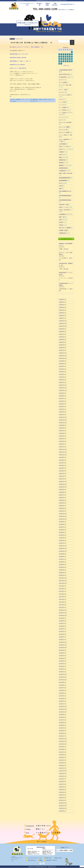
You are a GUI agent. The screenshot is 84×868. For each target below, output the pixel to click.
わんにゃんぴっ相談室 (64, 132)
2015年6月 (61, 658)
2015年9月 (61, 650)
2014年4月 (61, 695)
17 (61, 58)
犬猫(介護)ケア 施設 (63, 204)
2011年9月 (61, 778)
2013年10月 (62, 711)
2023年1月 (61, 414)
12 (65, 56)
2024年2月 (61, 379)
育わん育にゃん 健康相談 (65, 227)
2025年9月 (61, 328)
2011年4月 (61, 792)
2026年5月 (61, 307)
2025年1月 (61, 350)
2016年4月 (61, 631)
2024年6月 (61, 369)
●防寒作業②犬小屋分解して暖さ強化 (18, 57)
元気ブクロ (61, 154)
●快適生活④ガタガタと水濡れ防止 (17, 64)
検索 (72, 42)
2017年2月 (61, 604)
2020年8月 (61, 492)
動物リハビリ (62, 157)
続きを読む (66, 249)
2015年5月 (61, 661)
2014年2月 (61, 701)
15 (71, 56)
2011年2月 (61, 797)
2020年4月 (61, 503)
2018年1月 (61, 575)
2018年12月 (62, 545)
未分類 (60, 185)
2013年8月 (61, 717)
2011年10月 (62, 776)
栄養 (60, 188)
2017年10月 (62, 583)
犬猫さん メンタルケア (64, 207)
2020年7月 (61, 494)
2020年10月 (62, 486)
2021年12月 (62, 449)
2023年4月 (61, 406)
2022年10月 (62, 422)
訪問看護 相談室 (63, 230)
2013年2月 (61, 733)
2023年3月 (61, 409)
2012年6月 (61, 754)
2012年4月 (61, 760)
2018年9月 (61, 553)
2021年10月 (62, 454)
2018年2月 (61, 572)
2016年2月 (61, 636)
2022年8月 (61, 428)
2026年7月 (61, 302)
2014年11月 (62, 677)
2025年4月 (61, 342)
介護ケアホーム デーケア (65, 149)
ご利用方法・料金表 (57, 857)
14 (69, 56)
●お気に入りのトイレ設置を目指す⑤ (18, 68)
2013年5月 (61, 725)
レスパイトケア (62, 117)
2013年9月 (61, 714)
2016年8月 (61, 620)
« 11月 (64, 65)
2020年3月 (61, 505)
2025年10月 (62, 326)
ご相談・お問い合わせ (32, 860)
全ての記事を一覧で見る (66, 238)
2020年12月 (62, 481)
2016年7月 (61, 623)
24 (61, 61)
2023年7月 (61, 398)
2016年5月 (61, 628)
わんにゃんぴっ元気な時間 (65, 122)
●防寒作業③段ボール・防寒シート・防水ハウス (20, 61)
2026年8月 (61, 299)
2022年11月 (62, 420)
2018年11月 (62, 548)
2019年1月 (61, 543)
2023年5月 (61, 403)
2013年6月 (61, 722)
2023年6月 (61, 401)
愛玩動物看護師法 (63, 180)
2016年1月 (61, 639)
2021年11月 (62, 452)
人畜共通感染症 (62, 143)
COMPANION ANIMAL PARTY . (40, 866)
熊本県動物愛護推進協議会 (65, 200)
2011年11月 (62, 773)
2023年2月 (61, 411)
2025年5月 (61, 339)
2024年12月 (62, 353)
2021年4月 (61, 470)
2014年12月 (62, 674)
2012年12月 (62, 738)
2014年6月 (61, 690)
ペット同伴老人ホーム (64, 110)
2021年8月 (61, 460)
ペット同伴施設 (62, 107)
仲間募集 (40, 860)
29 (71, 61)
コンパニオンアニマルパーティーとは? (35, 857)
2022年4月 (61, 438)
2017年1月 (61, 607)
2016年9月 (61, 618)
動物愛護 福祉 (62, 159)
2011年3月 (61, 794)
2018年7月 (61, 559)
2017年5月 (61, 596)
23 (59, 61)
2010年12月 (62, 803)
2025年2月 (61, 347)
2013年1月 (61, 736)
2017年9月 (61, 586)
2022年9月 (61, 425)
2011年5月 (61, 789)
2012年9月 (61, 746)
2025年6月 (61, 336)
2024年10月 (62, 358)
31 (61, 63)
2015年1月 (61, 671)
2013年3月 (61, 730)
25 (63, 61)
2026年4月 (61, 310)
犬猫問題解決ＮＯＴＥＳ (64, 214)
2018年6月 (61, 561)
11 (63, 56)
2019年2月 (61, 540)
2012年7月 (61, 752)
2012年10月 (62, 744)
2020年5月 (61, 500)
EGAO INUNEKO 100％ (64, 74)
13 (67, 56)
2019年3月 (61, 537)
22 (71, 58)
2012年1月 (61, 768)
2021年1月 (61, 478)
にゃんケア (61, 92)
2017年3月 (61, 602)
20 (67, 58)
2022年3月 (61, 441)
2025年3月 (61, 344)
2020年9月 (61, 489)
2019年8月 (61, 524)
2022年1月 (61, 446)
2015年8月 (61, 653)
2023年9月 (61, 393)
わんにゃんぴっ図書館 (64, 127)
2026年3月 (61, 312)
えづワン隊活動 (62, 82)
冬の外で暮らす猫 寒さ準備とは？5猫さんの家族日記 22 (31, 42)
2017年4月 (61, 599)
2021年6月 (61, 465)
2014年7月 (61, 687)
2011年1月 (61, 800)
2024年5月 (61, 371)
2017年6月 (61, 594)
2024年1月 (61, 382)
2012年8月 (61, 749)
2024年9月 (61, 361)
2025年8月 (61, 331)
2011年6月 (61, 786)
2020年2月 (61, 508)
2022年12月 (62, 417)
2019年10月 (62, 519)
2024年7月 (61, 366)
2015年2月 (61, 669)
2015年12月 (62, 642)
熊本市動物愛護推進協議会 (65, 195)
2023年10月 (62, 390)
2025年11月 (62, 323)
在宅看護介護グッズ (63, 170)
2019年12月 (62, 513)
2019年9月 (61, 521)
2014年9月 (61, 682)
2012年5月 (61, 757)
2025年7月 (61, 334)
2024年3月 (61, 377)
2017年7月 (61, 591)
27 (67, 61)
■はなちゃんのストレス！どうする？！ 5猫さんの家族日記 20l (28, 47)
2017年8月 (61, 588)
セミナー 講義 (62, 89)
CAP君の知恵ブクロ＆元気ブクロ (52, 860)
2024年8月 (61, 363)
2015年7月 (61, 655)
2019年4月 (61, 535)
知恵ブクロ (61, 219)
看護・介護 (61, 217)
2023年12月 (62, 385)
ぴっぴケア (61, 99)
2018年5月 (61, 564)
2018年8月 (61, 556)
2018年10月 (62, 551)
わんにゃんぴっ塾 (63, 129)
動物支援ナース (62, 162)
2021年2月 (61, 476)
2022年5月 (61, 436)
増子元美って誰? (48, 857)
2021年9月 (61, 457)
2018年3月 (61, 569)
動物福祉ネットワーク (64, 165)
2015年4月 (61, 663)
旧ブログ (12, 38)
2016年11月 (62, 612)
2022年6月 (61, 433)
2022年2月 (61, 444)
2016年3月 (61, 634)
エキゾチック (62, 79)
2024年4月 (61, 374)
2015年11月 (62, 645)
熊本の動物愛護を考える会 (65, 191)
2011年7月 (61, 784)
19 (65, 58)
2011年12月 (62, 770)
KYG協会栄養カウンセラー (65, 77)
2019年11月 (62, 516)
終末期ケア (61, 222)
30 (59, 63)
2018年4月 (61, 567)
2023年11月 (62, 387)
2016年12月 (62, 610)
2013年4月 (61, 728)
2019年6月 (61, 529)
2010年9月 (61, 811)
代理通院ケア (62, 151)
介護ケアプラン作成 (63, 146)
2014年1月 (61, 703)
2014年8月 (61, 685)
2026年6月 (61, 304)
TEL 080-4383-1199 (45, 9)
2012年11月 (62, 741)
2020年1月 (61, 511)
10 (61, 56)
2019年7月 (61, 527)
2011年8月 (61, 781)
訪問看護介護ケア (63, 233)
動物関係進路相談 (63, 168)
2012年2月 (61, 765)
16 (59, 58)
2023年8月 (61, 395)
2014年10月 (62, 679)
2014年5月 (61, 693)
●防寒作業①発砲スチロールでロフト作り (19, 54)
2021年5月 (61, 468)
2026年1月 (61, 318)
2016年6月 (61, 626)
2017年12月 (62, 578)
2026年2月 (61, 315)
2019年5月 (61, 532)
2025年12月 (62, 320)
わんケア (61, 119)
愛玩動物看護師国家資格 (64, 177)
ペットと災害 (62, 102)
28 (69, 61)
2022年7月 (61, 430)
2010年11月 (62, 805)
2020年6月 (61, 497)
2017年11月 (62, 580)
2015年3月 (61, 666)
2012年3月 (61, 762)
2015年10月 (62, 647)
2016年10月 (62, 615)
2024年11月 (62, 355)
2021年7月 (61, 462)
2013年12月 (62, 706)
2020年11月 (62, 484)
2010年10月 (62, 808)
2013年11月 (62, 709)
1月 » (68, 65)
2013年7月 (61, 719)
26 (65, 61)
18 (63, 58)
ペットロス (61, 104)
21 (69, 58)
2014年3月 (61, 698)
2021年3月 (61, 473)
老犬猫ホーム (62, 225)
